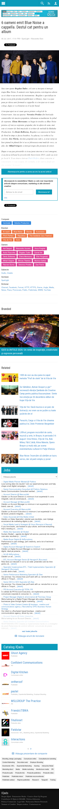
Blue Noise (18, 231)
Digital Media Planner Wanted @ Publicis (19, 481)
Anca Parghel (40, 248)
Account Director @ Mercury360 (16, 494)
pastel (14, 691)
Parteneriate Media (19, 796)
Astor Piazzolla (9, 252)
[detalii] (31, 486)
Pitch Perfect (33, 158)
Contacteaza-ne (35, 804)
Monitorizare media (42, 769)
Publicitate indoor (17, 776)
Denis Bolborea (9, 256)
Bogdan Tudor (24, 252)
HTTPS (33, 287)
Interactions (18, 739)
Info (5, 197)
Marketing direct (29, 733)
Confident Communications (27, 662)
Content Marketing (8, 762)
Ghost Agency (19, 653)
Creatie (10, 273)
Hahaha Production (21, 223)
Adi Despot (7, 248)
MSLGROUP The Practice (26, 701)
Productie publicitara (34, 773)
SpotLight (25, 38)
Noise (3, 290)
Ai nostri (6, 231)
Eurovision (40, 231)
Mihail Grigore (8, 260)
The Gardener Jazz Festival (41, 235)
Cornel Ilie (38, 252)
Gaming (36, 766)
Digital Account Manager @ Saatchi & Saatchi (21, 546)
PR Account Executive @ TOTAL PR (18, 589)
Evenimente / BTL (17, 733)
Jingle (45, 287)
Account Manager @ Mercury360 (16, 502)
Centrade (6, 223)
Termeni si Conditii (8, 804)
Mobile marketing (28, 769)
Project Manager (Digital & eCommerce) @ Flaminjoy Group (27, 597)
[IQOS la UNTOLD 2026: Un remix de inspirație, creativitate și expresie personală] (29, 335)
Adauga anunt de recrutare (31, 636)
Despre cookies (22, 804)
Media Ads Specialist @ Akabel (16, 531)
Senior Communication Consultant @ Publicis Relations (25, 489)
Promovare (17, 290)
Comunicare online (17, 675)
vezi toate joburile (29, 631)
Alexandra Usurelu (23, 248)
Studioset (16, 720)
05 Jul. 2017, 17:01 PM (10, 38)
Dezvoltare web (22, 762)
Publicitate (32, 290)
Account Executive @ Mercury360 (17, 509)
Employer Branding (40, 694)
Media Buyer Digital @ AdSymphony (18, 539)
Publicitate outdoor (8, 780)
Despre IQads (6, 796)
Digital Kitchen (19, 672)
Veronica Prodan (24, 264)
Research (35, 780)
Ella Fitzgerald (42, 256)
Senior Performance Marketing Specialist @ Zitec (23, 574)
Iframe (39, 287)
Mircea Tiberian (24, 260)
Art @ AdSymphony (11, 554)
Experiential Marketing (26, 694)
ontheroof (17, 681)
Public (24, 290)
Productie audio (7, 773)
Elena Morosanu (25, 256)
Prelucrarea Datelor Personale (36, 801)
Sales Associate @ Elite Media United (18, 516)
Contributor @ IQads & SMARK (13, 799)
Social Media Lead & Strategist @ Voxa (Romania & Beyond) (27, 524)
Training (52, 780)
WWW (40, 290)
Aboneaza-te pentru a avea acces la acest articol (29, 171)
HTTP (27, 287)
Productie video (16, 723)
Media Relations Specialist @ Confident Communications (26, 621)
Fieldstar (16, 729)
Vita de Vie (7, 239)
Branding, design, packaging (11, 758)
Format (20, 287)
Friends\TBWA (19, 710)
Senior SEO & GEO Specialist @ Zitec (18, 582)
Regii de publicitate (23, 780)
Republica (21, 235)
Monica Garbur (40, 260)
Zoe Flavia (40, 264)
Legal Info (21, 801)
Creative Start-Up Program (37, 796)
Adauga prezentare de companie (31, 753)
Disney (29, 231)
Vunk (18, 239)
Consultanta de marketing (47, 758)
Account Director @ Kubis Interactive (18, 616)
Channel (4, 287)
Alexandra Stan (37, 38)
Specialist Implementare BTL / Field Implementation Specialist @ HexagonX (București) (28, 568)
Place (9, 290)
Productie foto (20, 773)
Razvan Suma (8, 264)
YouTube (47, 290)
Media (51, 287)
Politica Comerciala (8, 801)
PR (12, 665)
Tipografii (44, 780)
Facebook (13, 287)
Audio (3, 273)
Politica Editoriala (33, 799)
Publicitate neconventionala (35, 776)
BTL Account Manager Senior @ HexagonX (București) (25, 559)
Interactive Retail (47, 766)
